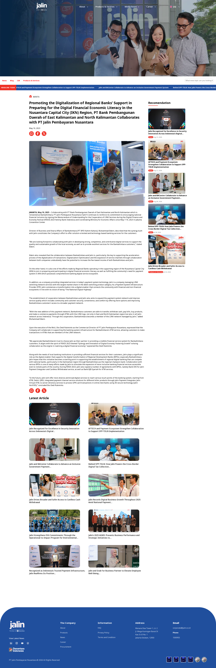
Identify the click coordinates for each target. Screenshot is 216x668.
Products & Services (105, 6)
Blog (12, 80)
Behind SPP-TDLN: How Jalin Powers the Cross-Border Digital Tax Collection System (168, 87)
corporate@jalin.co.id (181, 628)
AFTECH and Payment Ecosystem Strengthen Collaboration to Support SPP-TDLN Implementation (167, 164)
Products (64, 632)
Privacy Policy (103, 632)
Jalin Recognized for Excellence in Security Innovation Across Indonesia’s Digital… (167, 132)
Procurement (65, 647)
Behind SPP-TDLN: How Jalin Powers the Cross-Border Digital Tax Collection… (166, 227)
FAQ (99, 628)
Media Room (131, 6)
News (4, 80)
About (82, 6)
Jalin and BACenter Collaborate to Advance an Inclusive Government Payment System (96, 87)
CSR (18, 80)
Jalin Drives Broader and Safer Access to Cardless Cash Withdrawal (166, 267)
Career (149, 6)
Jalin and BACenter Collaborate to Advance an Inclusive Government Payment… (167, 196)
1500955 (176, 637)
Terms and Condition (106, 637)
